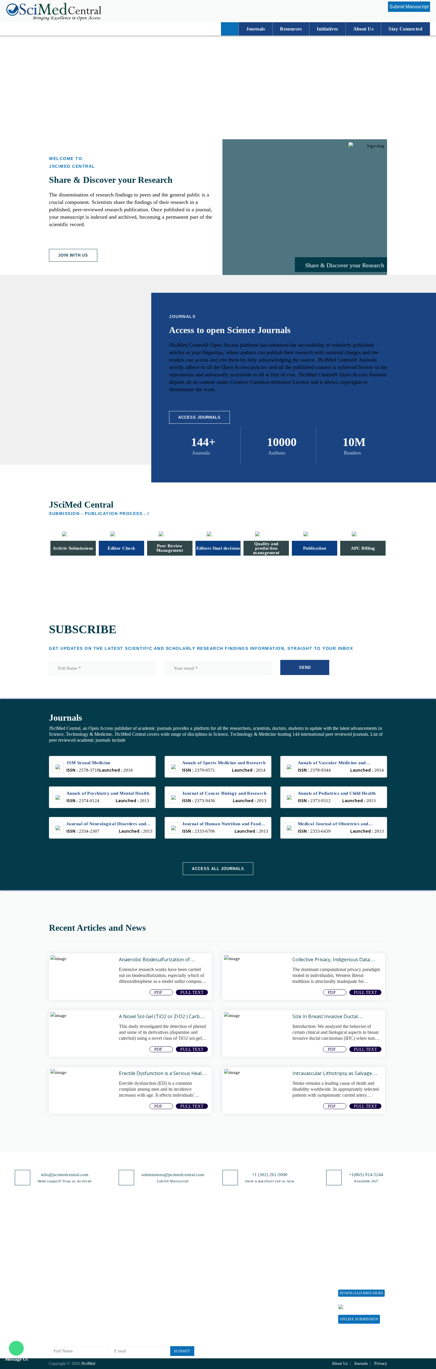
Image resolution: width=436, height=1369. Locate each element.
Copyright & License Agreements (179, 1253)
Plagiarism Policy (230, 1250)
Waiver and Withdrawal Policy (302, 1249)
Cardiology (115, 1299)
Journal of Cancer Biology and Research (224, 793)
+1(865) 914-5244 (366, 1174)
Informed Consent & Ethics (186, 1285)
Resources (291, 28)
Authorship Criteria (232, 1231)
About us (363, 28)
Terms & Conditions (179, 1266)
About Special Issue (356, 1231)
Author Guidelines (231, 1299)
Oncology (114, 1309)
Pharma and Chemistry (126, 1250)
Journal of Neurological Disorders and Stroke (106, 824)
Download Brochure (361, 1293)
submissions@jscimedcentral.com (172, 1174)
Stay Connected (405, 28)
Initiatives (327, 28)
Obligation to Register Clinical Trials (181, 1323)
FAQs (54, 1305)
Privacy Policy (174, 1241)
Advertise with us (296, 1290)
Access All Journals (218, 868)
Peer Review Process (233, 1241)
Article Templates (230, 1310)
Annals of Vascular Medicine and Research (332, 763)
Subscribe (289, 1300)
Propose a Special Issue (360, 1241)
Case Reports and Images (128, 1280)
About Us (58, 1241)
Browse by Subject (122, 1241)
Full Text (191, 992)
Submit (182, 1351)
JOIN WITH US (73, 255)
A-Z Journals (117, 1231)
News (54, 1295)
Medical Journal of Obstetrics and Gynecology (333, 824)
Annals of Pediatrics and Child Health (337, 793)
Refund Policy (293, 1261)
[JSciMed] (53, 10)
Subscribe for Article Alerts (75, 1250)
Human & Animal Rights (183, 1275)
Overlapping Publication (236, 1280)
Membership (291, 1271)
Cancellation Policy (232, 1270)
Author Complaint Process (238, 1260)
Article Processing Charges (297, 1234)
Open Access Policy (178, 1231)
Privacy (380, 1363)
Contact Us (59, 1285)
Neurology (114, 1290)
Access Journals (199, 417)
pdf (158, 992)
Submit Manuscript (409, 6)
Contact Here (369, 1306)
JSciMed (88, 1363)
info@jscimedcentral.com (64, 1174)
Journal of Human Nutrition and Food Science (221, 824)
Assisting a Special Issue (361, 1250)
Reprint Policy (294, 1281)
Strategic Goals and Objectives (67, 1263)
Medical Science (120, 1319)
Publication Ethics (177, 1295)
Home (54, 1231)
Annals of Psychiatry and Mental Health (107, 793)
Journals (255, 28)
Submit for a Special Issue (357, 1263)
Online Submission (359, 1319)
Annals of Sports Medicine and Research (223, 762)
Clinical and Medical (124, 1270)
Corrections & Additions (236, 1290)
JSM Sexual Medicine (88, 762)
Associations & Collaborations (294, 1313)
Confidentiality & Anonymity (176, 1307)
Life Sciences (117, 1260)
